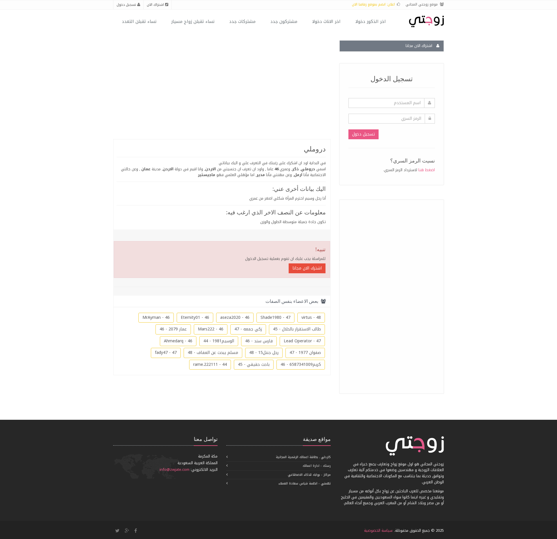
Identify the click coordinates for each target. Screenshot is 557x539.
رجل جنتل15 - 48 (263, 353)
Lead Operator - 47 (302, 341)
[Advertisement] (391, 296)
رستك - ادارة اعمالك (317, 466)
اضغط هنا (426, 169)
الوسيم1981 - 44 (218, 341)
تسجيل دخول (127, 4)
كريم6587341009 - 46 (301, 364)
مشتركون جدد (283, 21)
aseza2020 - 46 (234, 317)
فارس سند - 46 (259, 341)
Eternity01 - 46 (195, 317)
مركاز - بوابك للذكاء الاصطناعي (309, 475)
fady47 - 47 (166, 353)
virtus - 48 (311, 317)
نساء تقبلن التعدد (139, 21)
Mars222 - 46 (210, 329)
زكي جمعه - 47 (248, 329)
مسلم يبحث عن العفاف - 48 (213, 353)
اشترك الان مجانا (307, 268)
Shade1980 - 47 (275, 317)
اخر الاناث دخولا (326, 21)
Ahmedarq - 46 (178, 341)
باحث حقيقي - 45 (254, 364)
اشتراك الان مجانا (419, 45)
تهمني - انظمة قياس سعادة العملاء (304, 483)
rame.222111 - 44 (210, 364)
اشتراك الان (156, 4)
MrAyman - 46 (156, 317)
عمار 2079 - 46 (173, 329)
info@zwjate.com (174, 469)
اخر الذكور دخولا (370, 21)
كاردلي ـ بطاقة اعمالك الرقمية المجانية (303, 457)
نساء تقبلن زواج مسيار (192, 21)
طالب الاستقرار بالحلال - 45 (297, 329)
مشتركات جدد (242, 21)
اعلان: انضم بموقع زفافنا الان (373, 4)
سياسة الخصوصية (378, 530)
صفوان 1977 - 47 (305, 353)
